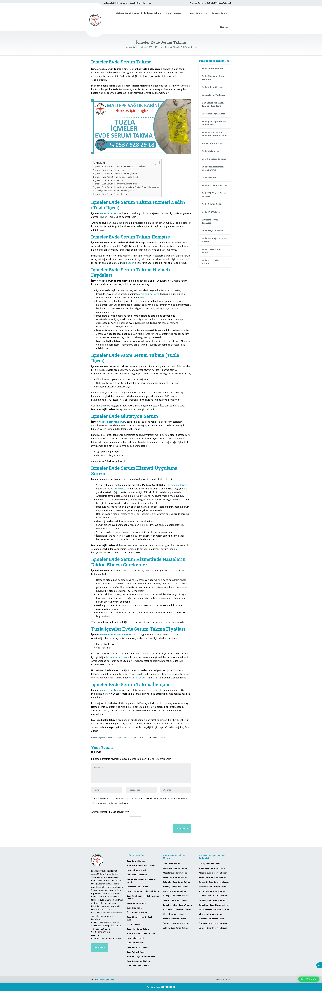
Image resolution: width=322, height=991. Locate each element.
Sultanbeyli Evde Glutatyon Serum (214, 909)
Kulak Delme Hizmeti (213, 143)
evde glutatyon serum (112, 421)
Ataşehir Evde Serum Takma (176, 873)
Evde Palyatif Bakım (212, 230)
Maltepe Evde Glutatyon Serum (213, 896)
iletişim (130, 262)
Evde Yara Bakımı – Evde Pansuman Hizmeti (214, 134)
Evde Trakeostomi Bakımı (211, 251)
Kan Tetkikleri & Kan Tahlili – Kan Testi (213, 104)
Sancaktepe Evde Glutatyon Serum (214, 905)
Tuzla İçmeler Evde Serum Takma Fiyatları (114, 190)
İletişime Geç (100, 947)
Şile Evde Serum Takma (173, 914)
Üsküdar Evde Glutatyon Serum (213, 928)
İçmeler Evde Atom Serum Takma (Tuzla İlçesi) (116, 177)
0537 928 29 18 (121, 488)
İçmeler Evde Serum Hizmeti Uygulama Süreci (115, 183)
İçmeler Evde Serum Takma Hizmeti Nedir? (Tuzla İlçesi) (120, 166)
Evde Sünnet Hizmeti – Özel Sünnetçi (213, 168)
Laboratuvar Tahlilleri (213, 95)
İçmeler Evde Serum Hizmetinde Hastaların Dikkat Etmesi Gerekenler (126, 187)
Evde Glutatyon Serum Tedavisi (213, 78)
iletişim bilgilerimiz (177, 484)
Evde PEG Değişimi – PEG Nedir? (215, 240)
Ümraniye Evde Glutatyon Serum (213, 923)
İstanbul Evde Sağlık (114, 737)
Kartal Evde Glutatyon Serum (212, 891)
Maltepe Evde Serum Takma (175, 896)
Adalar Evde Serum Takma (175, 868)
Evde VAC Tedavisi (211, 212)
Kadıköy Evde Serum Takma (175, 886)
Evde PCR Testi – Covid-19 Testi (214, 195)
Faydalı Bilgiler (220, 13)
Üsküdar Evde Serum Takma (175, 928)
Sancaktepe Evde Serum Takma (177, 905)
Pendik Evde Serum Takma (175, 900)
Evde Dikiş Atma (210, 151)
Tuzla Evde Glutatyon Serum (211, 918)
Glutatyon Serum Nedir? (209, 863)
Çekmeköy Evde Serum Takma (176, 882)
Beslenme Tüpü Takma (213, 113)
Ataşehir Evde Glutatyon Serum (213, 873)
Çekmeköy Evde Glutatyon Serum (214, 882)
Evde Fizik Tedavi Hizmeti (211, 262)
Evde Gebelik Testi (211, 204)
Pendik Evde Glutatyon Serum (212, 900)
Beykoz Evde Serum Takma (175, 877)
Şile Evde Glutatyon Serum (211, 914)
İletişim (224, 27)
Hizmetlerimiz (173, 13)
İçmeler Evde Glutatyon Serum (108, 180)
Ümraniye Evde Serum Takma (176, 923)
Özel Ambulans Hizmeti (214, 159)
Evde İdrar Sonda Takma (214, 185)
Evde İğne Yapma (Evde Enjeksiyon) (214, 123)
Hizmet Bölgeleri (196, 13)
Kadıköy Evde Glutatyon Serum (213, 886)
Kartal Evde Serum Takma (174, 891)
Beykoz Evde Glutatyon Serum (212, 877)
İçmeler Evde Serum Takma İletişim (110, 194)
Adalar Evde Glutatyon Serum (212, 868)
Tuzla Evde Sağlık (130, 737)
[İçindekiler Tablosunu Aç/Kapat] (156, 163)
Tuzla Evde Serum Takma (174, 918)
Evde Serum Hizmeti (212, 68)
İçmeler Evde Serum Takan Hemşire (111, 170)
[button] (308, 979)
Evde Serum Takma (171, 863)
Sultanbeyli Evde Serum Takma (177, 909)
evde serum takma (110, 213)
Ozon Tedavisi (209, 177)
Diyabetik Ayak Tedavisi (210, 221)
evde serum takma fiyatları (115, 634)
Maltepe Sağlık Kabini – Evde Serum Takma (138, 13)
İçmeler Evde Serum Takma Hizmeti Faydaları (115, 173)
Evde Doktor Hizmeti (213, 87)
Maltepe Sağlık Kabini (106, 979)
